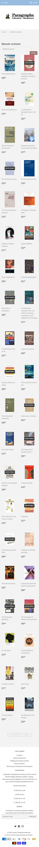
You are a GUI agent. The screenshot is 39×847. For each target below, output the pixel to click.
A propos (19, 755)
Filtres (33, 53)
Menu (6, 3)
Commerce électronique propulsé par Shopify (18, 835)
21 (26, 734)
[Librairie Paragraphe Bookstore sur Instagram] (23, 826)
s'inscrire (32, 816)
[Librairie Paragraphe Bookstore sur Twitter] (15, 826)
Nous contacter (19, 763)
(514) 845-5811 (30, 779)
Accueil (4, 32)
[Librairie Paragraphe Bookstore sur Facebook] (19, 826)
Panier (35, 3)
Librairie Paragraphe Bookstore (21, 832)
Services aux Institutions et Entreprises (19, 766)
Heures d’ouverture (19, 758)
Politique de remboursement (19, 761)
